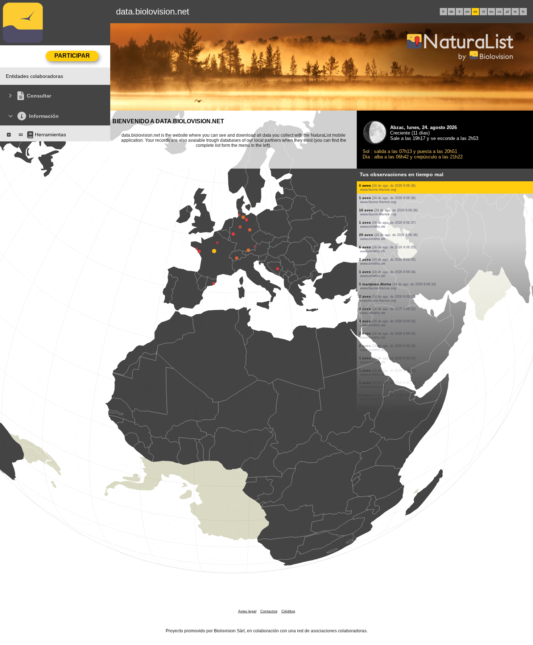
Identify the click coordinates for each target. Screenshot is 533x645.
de (451, 11)
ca (499, 11)
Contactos (268, 611)
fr (443, 11)
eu (491, 11)
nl (483, 11)
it (459, 11)
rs (515, 11)
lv (523, 11)
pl (507, 11)
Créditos (288, 611)
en (467, 11)
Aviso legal (247, 611)
